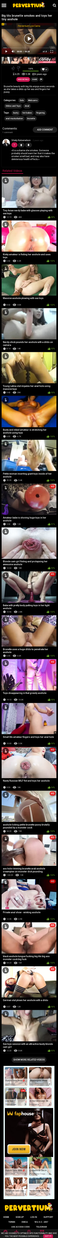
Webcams (33, 100)
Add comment (45, 129)
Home (6, 1217)
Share (34, 79)
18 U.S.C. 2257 (41, 1222)
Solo (22, 100)
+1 (21, 145)
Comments (9, 128)
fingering (40, 113)
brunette (31, 118)
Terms (11, 1222)
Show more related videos (29, 1059)
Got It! (48, 1236)
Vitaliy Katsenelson (21, 140)
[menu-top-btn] (3, 5)
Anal (27, 106)
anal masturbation (14, 118)
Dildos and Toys (13, 106)
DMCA (25, 1222)
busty (16, 113)
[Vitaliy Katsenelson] (6, 145)
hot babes (27, 113)
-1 (28, 145)
